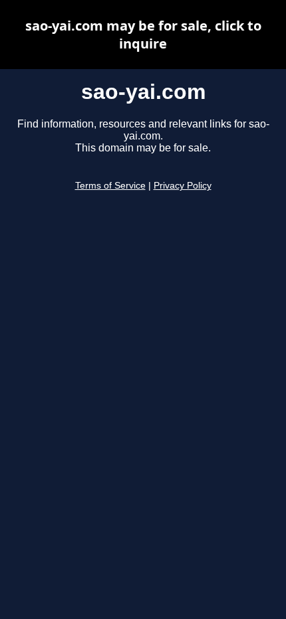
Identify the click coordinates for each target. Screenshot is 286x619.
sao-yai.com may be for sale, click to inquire (143, 34)
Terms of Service (110, 186)
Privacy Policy (183, 186)
